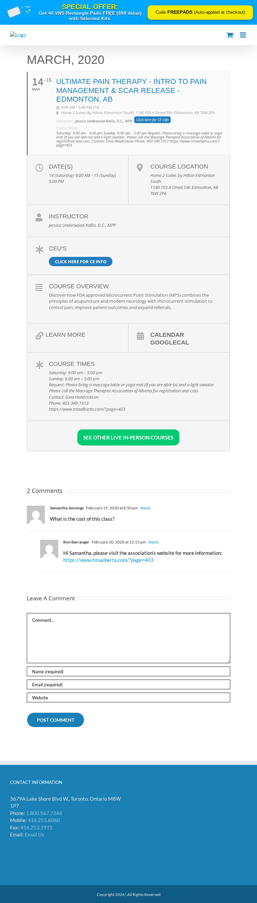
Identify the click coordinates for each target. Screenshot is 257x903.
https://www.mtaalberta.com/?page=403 (108, 560)
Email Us (34, 834)
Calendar (167, 334)
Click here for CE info (80, 262)
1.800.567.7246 (44, 813)
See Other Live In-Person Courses (128, 437)
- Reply (144, 507)
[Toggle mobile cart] (230, 34)
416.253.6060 (44, 820)
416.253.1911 (36, 827)
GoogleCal (169, 342)
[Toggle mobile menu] (243, 34)
